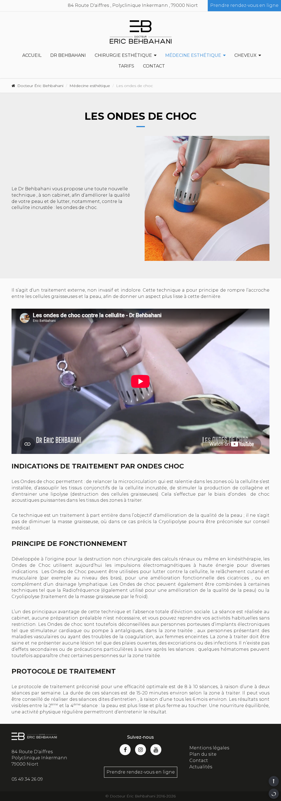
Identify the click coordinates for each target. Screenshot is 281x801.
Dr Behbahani (68, 55)
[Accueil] (140, 32)
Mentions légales (209, 747)
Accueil (31, 55)
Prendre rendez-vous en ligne (244, 5)
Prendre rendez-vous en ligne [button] (140, 772)
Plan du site (203, 754)
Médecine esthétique (193, 55)
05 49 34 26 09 (27, 779)
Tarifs (126, 66)
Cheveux (245, 55)
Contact (154, 66)
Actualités (200, 766)
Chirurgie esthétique (123, 55)
